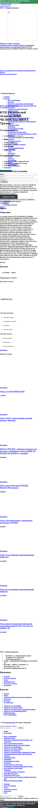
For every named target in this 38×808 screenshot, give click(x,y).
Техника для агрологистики (17, 109)
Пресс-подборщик (10, 715)
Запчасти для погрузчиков (13, 707)
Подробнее (3, 350)
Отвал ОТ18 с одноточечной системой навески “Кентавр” (16, 419)
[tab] (21, 203)
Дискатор (7, 699)
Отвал (23, 47)
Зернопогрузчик (13, 125)
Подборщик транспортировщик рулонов (22, 134)
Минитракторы (9, 713)
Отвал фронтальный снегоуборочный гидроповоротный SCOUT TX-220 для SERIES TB (16, 626)
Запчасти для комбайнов (12, 706)
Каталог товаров (12, 45)
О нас (6, 680)
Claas (9, 151)
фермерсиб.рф (10, 722)
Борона (6, 694)
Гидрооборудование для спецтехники (21, 137)
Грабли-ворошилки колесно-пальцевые (18, 697)
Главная (3, 45)
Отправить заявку (8, 197)
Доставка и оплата (14, 141)
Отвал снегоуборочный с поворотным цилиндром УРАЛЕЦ (16, 522)
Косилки (7, 701)
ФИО (2, 174)
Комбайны (11, 127)
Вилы (6, 695)
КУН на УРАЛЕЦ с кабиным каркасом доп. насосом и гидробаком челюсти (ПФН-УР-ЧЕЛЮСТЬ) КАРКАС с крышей (18, 451)
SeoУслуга (14, 726)
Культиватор (8, 702)
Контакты (7, 685)
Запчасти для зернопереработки (15, 711)
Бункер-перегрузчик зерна (17, 132)
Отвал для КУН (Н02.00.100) (12, 391)
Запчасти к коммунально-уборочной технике (19, 709)
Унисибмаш (12, 160)
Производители (9, 682)
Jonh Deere (11, 153)
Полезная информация (16, 148)
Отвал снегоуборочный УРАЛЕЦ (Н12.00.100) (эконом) (14, 487)
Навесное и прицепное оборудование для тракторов (17, 46)
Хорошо (11, 807)
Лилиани (11, 158)
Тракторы (11, 107)
